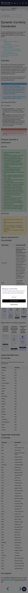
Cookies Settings (14, 304)
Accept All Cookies (14, 300)
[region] (14, 296)
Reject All (14, 297)
